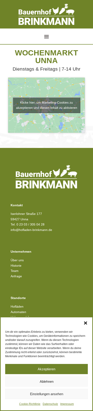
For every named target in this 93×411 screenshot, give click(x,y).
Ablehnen (46, 381)
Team (15, 271)
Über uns (17, 260)
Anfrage (16, 276)
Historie (16, 265)
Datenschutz (50, 404)
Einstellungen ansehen (46, 394)
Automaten (18, 312)
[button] (85, 323)
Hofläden (17, 306)
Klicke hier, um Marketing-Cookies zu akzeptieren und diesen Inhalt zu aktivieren (46, 105)
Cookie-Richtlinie (29, 404)
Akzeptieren (46, 369)
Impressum (67, 404)
